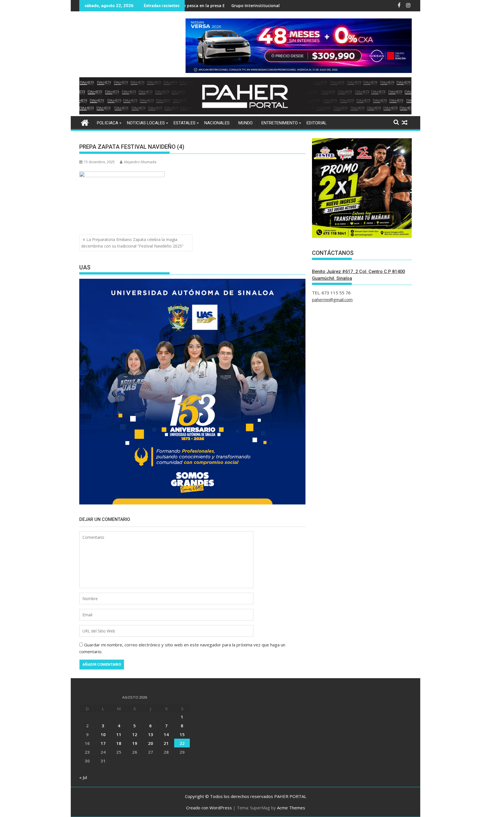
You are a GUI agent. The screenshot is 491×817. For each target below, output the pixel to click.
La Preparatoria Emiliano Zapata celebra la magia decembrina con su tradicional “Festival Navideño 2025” (132, 242)
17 (103, 743)
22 (182, 743)
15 (182, 734)
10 (103, 734)
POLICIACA (107, 122)
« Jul (83, 777)
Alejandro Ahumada (140, 162)
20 (150, 743)
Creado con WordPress (209, 807)
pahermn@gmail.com (332, 299)
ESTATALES (184, 122)
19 (134, 743)
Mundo (245, 122)
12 (134, 734)
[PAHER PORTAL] (84, 122)
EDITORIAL (317, 122)
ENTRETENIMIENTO (279, 122)
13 (150, 734)
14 (166, 734)
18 (118, 743)
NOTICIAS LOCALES (146, 122)
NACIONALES (217, 122)
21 (166, 743)
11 (118, 734)
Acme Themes (291, 807)
